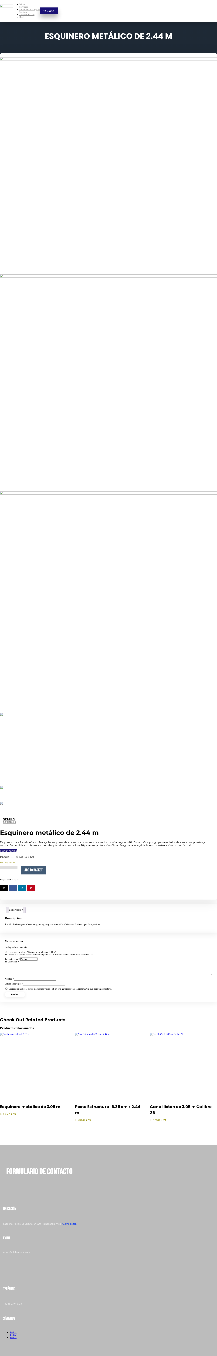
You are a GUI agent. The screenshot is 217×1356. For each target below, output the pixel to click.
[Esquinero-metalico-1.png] (108, 382)
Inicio (22, 4)
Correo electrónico (14, 984)
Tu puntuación (12, 959)
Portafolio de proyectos (29, 9)
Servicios (23, 7)
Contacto (23, 12)
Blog (21, 17)
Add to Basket (33, 870)
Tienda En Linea (26, 14)
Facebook (13, 888)
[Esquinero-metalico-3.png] (108, 165)
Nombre (9, 979)
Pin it (31, 888)
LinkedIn (22, 888)
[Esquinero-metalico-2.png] (108, 599)
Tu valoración (12, 962)
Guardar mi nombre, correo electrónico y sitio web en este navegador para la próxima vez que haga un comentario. (60, 989)
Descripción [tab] (16, 909)
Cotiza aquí (49, 10)
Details (9, 819)
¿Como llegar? (69, 1223)
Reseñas (9, 822)
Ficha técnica (8, 850)
